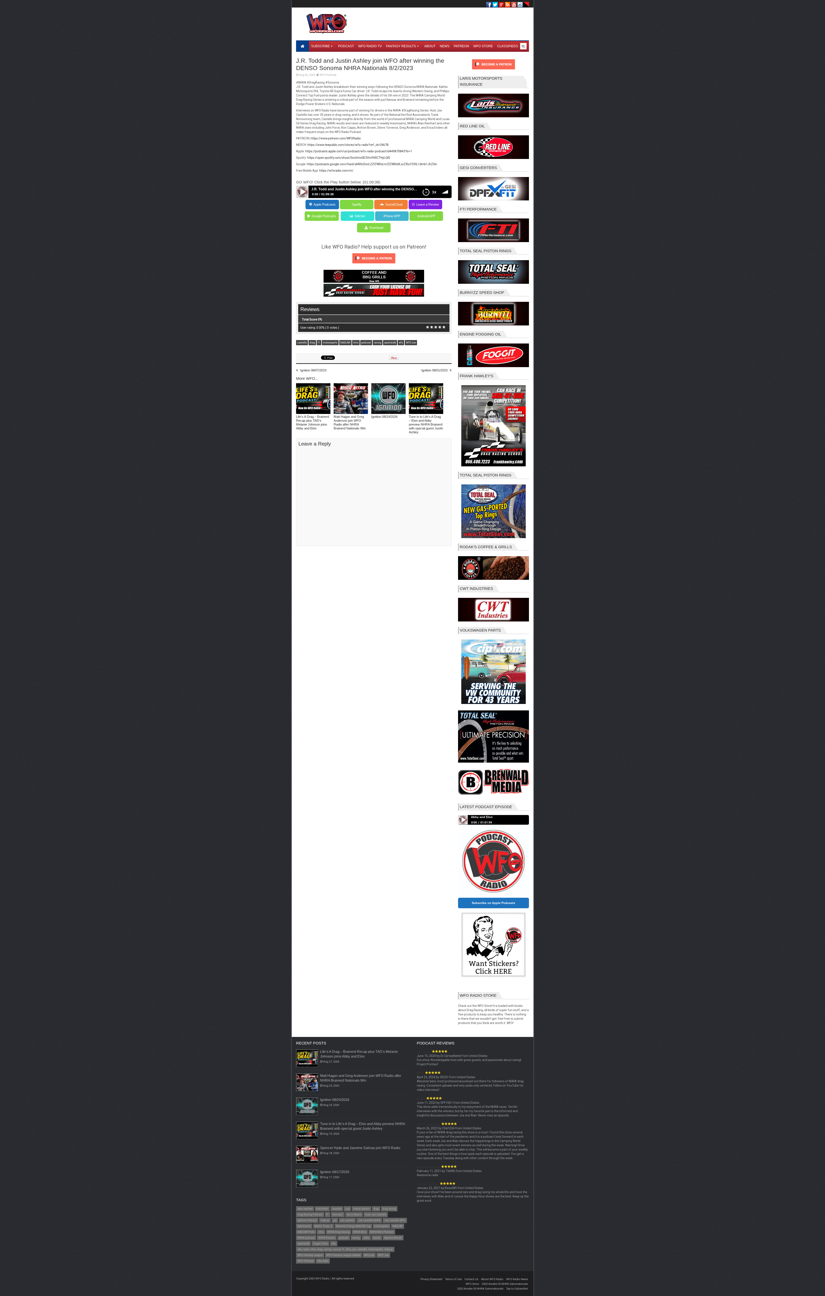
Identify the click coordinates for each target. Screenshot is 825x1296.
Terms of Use (453, 1279)
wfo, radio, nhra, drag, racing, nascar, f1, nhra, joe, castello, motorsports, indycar (345, 1249)
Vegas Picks (320, 1243)
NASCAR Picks (306, 1231)
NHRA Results (326, 1237)
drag (312, 342)
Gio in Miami (354, 1214)
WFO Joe (383, 1255)
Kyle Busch (304, 1226)
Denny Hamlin (361, 1208)
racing (377, 342)
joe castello (347, 1220)
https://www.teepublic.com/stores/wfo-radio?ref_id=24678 (347, 145)
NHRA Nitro (359, 1231)
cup (347, 1208)
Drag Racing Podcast (310, 1214)
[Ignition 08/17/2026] (307, 1179)
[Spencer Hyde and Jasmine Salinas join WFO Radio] (307, 1154)
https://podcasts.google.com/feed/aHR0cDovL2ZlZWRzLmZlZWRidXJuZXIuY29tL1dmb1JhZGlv (372, 164)
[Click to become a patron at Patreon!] (373, 264)
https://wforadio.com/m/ (336, 170)
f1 (319, 342)
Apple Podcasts (324, 204)
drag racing (389, 1208)
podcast (366, 342)
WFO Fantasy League (310, 1255)
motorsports (330, 342)
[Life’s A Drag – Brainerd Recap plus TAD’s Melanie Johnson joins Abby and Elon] (313, 399)
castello (302, 342)
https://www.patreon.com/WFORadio (336, 138)
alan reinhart (305, 1208)
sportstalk (390, 342)
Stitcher (359, 216)
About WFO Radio (492, 1279)
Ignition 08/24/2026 (384, 416)
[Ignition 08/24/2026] (388, 399)
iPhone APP (391, 216)
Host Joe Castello (375, 1214)
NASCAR (345, 342)
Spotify (357, 204)
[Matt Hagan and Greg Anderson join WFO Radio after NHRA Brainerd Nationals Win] (351, 399)
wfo (401, 342)
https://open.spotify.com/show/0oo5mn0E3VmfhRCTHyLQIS (348, 157)
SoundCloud (393, 204)
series (376, 1237)
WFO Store (472, 1283)
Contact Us (471, 1279)
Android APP (426, 216)
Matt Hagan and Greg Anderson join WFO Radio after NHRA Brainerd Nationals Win (350, 422)
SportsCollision (393, 1237)
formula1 (337, 1214)
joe (335, 1220)
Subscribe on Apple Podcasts (493, 903)
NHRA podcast (306, 1237)
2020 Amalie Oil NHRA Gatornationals (505, 1283)
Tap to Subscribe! (517, 1288)
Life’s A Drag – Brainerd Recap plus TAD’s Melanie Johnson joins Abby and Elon (312, 422)
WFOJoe (411, 342)
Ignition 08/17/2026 (334, 1172)
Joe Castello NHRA (369, 1220)
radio (366, 1237)
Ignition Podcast (307, 1220)
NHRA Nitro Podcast (382, 1231)
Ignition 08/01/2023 (434, 370)
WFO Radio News (517, 1279)
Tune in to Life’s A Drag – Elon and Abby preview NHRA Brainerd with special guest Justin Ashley (426, 424)
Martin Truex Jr (323, 1226)
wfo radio (322, 1260)
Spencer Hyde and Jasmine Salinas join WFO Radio (360, 1148)
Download (376, 227)
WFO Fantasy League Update (343, 1255)
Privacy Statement (431, 1279)
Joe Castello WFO (394, 1220)
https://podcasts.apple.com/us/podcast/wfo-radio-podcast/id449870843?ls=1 (358, 151)
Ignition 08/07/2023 (313, 370)
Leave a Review (427, 204)
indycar (325, 1220)
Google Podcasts (324, 216)
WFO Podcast (327, 74)
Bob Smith (322, 1208)
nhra (356, 342)
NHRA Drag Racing (338, 1231)
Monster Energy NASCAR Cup (353, 1226)
